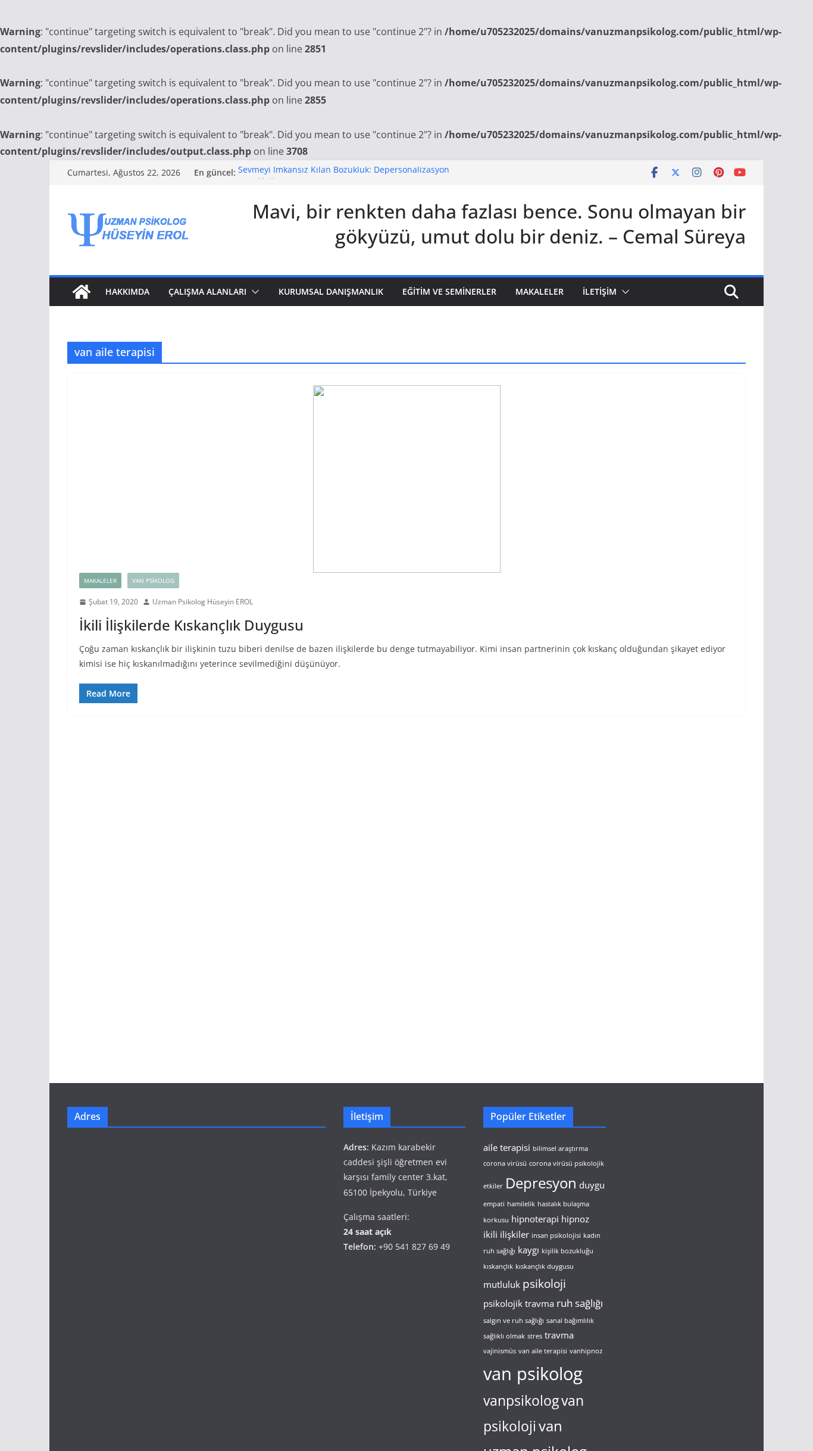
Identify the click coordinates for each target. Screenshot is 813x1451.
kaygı (528, 1250)
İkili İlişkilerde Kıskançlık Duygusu (191, 625)
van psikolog (533, 1374)
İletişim (600, 291)
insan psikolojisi (556, 1235)
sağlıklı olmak (504, 1336)
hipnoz (575, 1219)
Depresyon (541, 1183)
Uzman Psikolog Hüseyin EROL (202, 602)
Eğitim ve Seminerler (449, 291)
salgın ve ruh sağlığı (513, 1320)
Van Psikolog (153, 580)
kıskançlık (498, 1266)
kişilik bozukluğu (567, 1251)
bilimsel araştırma (560, 1148)
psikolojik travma (518, 1303)
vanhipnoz (586, 1351)
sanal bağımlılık (570, 1320)
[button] (252, 291)
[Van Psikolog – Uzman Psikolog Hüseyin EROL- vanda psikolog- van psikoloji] (81, 291)
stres (534, 1336)
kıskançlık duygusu (544, 1266)
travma (559, 1335)
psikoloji (544, 1283)
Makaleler (539, 291)
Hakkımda (127, 291)
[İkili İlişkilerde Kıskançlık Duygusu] (406, 479)
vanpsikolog (521, 1400)
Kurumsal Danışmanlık (331, 291)
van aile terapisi (542, 1351)
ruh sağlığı (579, 1303)
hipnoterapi (535, 1219)
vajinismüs (499, 1351)
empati (494, 1204)
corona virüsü (505, 1163)
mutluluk (501, 1284)
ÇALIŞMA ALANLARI (207, 291)
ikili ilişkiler (506, 1234)
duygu (592, 1185)
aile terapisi (506, 1147)
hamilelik (521, 1204)
